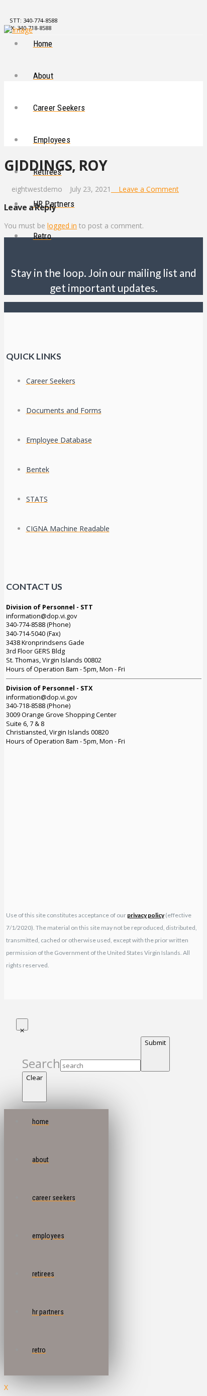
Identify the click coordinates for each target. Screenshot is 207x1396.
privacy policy (145, 915)
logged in (62, 225)
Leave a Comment (148, 189)
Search (41, 1063)
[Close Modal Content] (22, 1024)
